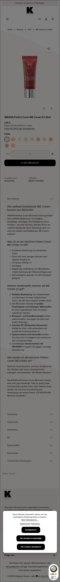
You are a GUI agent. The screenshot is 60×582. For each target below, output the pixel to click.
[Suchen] (40, 19)
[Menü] (7, 19)
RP (8, 437)
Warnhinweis (12, 430)
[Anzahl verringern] (7, 154)
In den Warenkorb (30, 163)
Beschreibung (13, 199)
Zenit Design (47, 576)
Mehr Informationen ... (30, 520)
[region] (30, 77)
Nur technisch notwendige (31, 538)
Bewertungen (12, 453)
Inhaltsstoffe (12, 422)
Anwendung (12, 414)
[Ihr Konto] (46, 19)
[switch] (53, 577)
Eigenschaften (13, 445)
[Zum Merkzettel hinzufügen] (49, 49)
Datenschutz (25, 524)
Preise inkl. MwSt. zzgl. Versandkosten (19, 129)
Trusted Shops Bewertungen (19, 461)
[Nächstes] (51, 108)
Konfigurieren (31, 530)
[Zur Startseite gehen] (30, 10)
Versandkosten (12, 566)
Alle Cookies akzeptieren (31, 547)
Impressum (35, 524)
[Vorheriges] (44, 108)
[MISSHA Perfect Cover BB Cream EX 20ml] (30, 76)
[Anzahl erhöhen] (52, 154)
